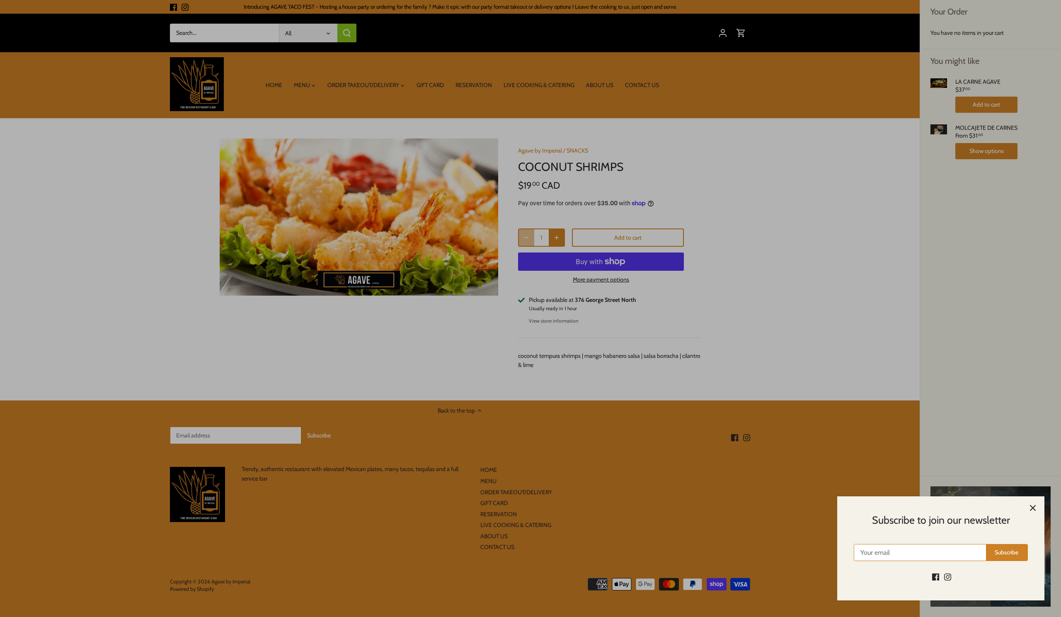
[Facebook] (935, 577)
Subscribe (1006, 552)
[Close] (1033, 508)
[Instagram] (947, 577)
